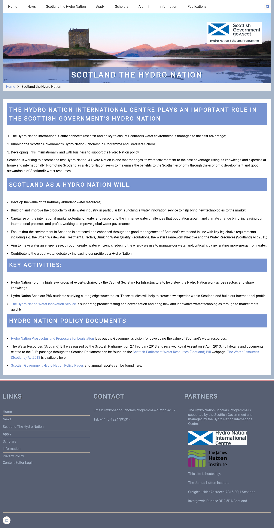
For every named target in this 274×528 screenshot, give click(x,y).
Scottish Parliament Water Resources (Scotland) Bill (172, 352)
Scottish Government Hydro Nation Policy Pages (47, 365)
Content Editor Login (18, 463)
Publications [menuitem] (197, 6)
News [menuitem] (31, 6)
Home (10, 87)
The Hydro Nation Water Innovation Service (43, 304)
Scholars (9, 441)
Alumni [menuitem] (143, 6)
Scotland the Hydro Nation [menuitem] (66, 6)
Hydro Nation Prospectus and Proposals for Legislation (52, 338)
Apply (7, 434)
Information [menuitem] (168, 6)
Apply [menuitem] (100, 6)
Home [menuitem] (12, 6)
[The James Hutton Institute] (207, 458)
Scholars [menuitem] (121, 6)
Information (12, 449)
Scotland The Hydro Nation (23, 427)
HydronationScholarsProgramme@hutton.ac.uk (139, 410)
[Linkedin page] (267, 6)
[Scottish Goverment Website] (234, 33)
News (7, 419)
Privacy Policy (13, 456)
